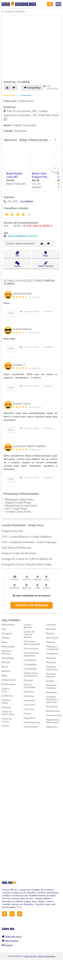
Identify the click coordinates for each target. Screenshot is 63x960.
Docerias (28, 680)
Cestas (5, 725)
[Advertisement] (31, 47)
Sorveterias (52, 706)
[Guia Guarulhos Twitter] (13, 914)
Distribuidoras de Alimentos (31, 674)
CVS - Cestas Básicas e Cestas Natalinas (26, 536)
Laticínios (51, 624)
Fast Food (29, 704)
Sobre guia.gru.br (13, 936)
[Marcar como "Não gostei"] (14, 87)
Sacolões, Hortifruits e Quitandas (52, 699)
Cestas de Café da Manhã (29, 634)
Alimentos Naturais (7, 652)
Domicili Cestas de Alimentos (19, 553)
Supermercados (54, 715)
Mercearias (52, 637)
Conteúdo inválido (30, 311)
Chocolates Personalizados (32, 642)
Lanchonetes (30, 726)
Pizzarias (51, 662)
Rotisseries (52, 692)
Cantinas (6, 707)
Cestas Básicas (28, 626)
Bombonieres (9, 684)
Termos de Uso (30, 956)
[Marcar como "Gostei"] (7, 87)
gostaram (48, 311)
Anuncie (9, 945)
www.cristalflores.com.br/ (22, 236)
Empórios (29, 691)
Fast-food (29, 709)
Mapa (45, 256)
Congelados (30, 664)
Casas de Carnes (7, 720)
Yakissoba (51, 726)
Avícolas (6, 662)
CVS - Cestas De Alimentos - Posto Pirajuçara (29, 542)
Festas (27, 713)
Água (4, 642)
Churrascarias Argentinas (31, 654)
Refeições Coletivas (51, 686)
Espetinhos (29, 700)
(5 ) (25, 95)
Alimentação (8, 624)
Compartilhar (33, 87)
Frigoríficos (30, 718)
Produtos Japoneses (52, 668)
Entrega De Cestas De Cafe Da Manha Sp (27, 558)
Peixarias (51, 658)
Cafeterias (7, 695)
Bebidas (6, 671)
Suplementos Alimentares (53, 721)
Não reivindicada (52, 87)
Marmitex (51, 629)
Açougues (7, 633)
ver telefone (26, 201)
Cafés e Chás (6, 690)
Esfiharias (29, 696)
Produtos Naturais (51, 675)
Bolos (4, 675)
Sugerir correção (45, 266)
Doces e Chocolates (30, 686)
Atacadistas (8, 658)
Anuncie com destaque (31, 605)
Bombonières (9, 679)
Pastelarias (52, 653)
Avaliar (17, 266)
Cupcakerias (30, 668)
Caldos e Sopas (6, 701)
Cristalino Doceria (12, 531)
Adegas (6, 637)
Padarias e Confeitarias (52, 648)
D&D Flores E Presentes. (17, 547)
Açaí (4, 629)
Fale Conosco (11, 940)
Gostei (11, 313)
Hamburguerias (32, 722)
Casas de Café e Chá (8, 713)
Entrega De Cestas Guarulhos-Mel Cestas (27, 564)
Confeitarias (30, 660)
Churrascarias (31, 648)
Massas (50, 633)
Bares (5, 666)
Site (17, 256)
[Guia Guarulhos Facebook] (5, 914)
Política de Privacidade (46, 956)
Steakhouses (53, 711)
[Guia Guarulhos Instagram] (20, 914)
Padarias (50, 642)
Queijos (50, 681)
